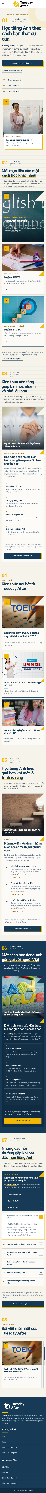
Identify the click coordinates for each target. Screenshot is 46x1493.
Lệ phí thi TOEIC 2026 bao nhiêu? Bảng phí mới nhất (23, 684)
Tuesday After (8, 46)
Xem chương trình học (20, 63)
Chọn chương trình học (21, 928)
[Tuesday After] (23, 4)
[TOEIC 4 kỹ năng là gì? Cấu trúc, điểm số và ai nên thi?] (23, 713)
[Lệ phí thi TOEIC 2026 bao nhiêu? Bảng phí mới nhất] (23, 665)
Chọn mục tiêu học (21, 1120)
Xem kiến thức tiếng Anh (21, 556)
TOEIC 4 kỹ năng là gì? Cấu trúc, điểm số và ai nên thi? (22, 731)
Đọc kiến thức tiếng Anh (12, 70)
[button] (3, 4)
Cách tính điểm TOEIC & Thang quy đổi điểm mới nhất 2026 (21, 634)
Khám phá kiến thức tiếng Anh (12, 359)
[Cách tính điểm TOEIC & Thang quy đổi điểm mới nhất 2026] (23, 612)
